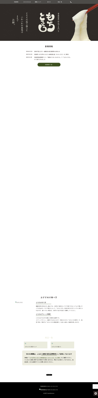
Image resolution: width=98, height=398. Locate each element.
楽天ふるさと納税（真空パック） (33, 106)
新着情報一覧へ (49, 64)
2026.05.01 (29, 51)
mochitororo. (50, 393)
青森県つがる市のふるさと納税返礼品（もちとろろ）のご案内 (51, 54)
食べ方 (49, 2)
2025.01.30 (29, 54)
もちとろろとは (27, 2)
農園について (38, 2)
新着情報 (16, 2)
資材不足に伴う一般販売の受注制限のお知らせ (47, 51)
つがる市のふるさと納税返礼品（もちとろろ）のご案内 (44, 358)
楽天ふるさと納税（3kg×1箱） (65, 106)
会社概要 (49, 284)
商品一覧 (60, 2)
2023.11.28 (29, 57)
